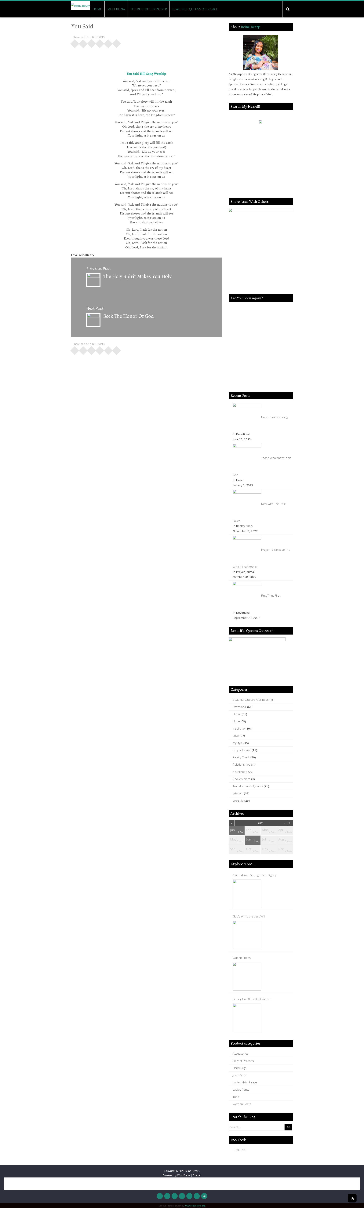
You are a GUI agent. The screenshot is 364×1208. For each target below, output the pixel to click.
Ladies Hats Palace (245, 1082)
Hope (236, 721)
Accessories (241, 1053)
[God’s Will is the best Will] (247, 935)
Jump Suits (239, 1075)
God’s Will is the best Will (249, 916)
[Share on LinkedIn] (100, 42)
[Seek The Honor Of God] (93, 319)
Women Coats (242, 1104)
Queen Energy (242, 958)
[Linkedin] (197, 1196)
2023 (260, 823)
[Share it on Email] (116, 42)
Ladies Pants (241, 1089)
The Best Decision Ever (148, 9)
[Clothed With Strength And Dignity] (247, 894)
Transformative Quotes (248, 786)
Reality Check (241, 757)
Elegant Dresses (243, 1061)
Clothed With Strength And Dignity (254, 875)
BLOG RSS (239, 1150)
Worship (238, 800)
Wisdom (238, 793)
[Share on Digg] (108, 42)
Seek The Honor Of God (128, 316)
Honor (237, 714)
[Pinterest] (189, 1196)
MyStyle (238, 743)
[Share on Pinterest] (91, 42)
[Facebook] (160, 1196)
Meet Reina (116, 9)
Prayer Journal (242, 750)
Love (236, 736)
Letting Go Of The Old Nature (251, 999)
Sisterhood (240, 772)
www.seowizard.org (195, 1205)
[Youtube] (182, 1196)
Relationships (241, 764)
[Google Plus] (175, 1196)
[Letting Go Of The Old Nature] (247, 1018)
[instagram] (204, 1196)
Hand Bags (239, 1068)
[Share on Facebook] (75, 42)
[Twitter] (167, 1196)
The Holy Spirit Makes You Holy (137, 276)
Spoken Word (241, 779)
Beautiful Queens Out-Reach (195, 9)
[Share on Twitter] (83, 42)
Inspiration (239, 728)
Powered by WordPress (176, 1175)
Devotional (239, 707)
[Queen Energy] (247, 976)
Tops (236, 1097)
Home (97, 9)
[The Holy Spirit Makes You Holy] (93, 279)
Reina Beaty (250, 26)
